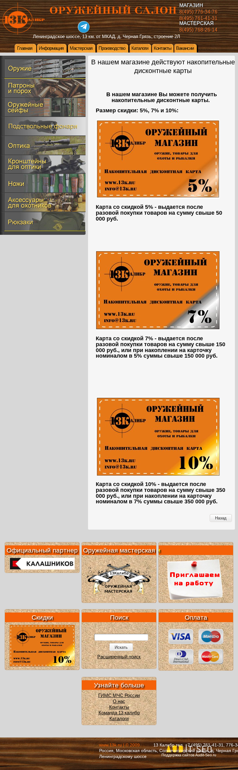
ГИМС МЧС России (119, 695)
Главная (24, 48)
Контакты (162, 48)
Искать (121, 647)
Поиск (119, 617)
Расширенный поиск (119, 656)
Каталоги (139, 48)
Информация (51, 48)
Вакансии (185, 48)
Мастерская (81, 48)
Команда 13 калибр (119, 712)
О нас (119, 701)
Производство (112, 48)
